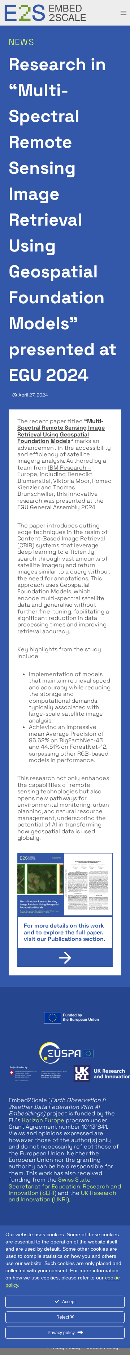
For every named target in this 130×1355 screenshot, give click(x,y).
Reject (63, 1317)
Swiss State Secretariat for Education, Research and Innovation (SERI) (65, 1186)
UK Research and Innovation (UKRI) (62, 1196)
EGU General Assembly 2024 (56, 507)
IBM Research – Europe (54, 471)
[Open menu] (123, 12)
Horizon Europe (43, 1120)
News (21, 41)
